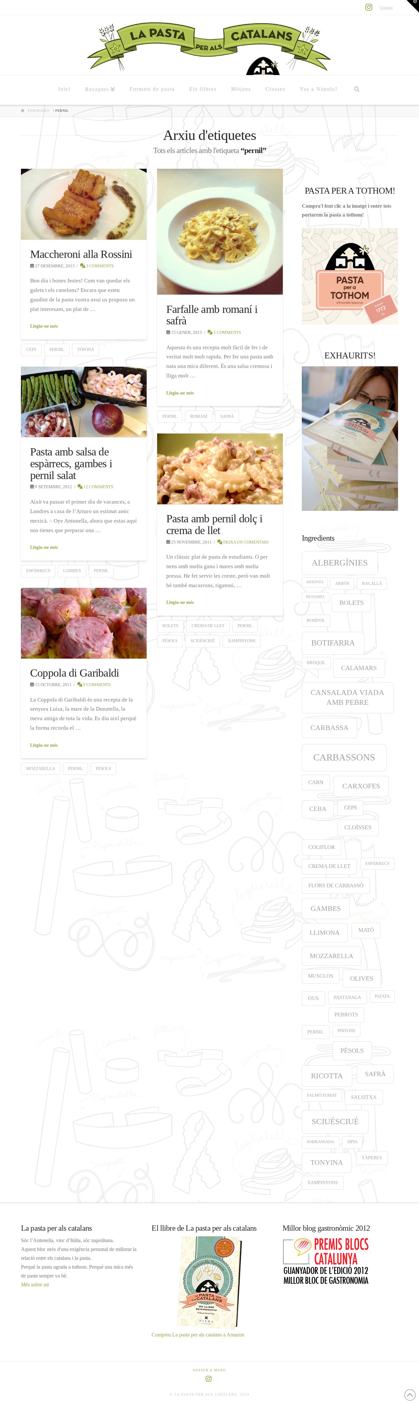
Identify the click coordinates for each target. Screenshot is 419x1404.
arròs (342, 583)
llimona (324, 932)
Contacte (386, 8)
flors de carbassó (335, 885)
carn (315, 782)
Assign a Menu (209, 1370)
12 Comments (97, 486)
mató (366, 930)
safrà (227, 416)
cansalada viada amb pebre (347, 697)
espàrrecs (38, 570)
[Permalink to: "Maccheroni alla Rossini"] (84, 204)
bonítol (316, 620)
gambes (72, 570)
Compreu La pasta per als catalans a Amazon (198, 1334)
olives (361, 978)
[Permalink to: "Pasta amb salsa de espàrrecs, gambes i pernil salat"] (84, 402)
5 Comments (226, 332)
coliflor (321, 847)
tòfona (85, 349)
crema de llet (208, 625)
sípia (352, 1142)
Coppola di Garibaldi (74, 673)
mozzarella (40, 768)
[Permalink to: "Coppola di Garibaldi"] (84, 623)
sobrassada (320, 1142)
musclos (320, 976)
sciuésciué (203, 640)
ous (313, 998)
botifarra (333, 642)
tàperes (372, 1157)
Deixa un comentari (245, 542)
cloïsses (358, 827)
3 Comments (99, 265)
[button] (413, 6)
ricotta (327, 1075)
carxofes (361, 786)
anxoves (314, 582)
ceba (317, 808)
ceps (31, 349)
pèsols (169, 640)
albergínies (340, 562)
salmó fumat (322, 1095)
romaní (198, 416)
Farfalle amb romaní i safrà (211, 315)
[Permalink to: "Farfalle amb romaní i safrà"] (220, 232)
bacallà (372, 583)
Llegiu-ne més (44, 326)
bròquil (316, 663)
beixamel (315, 597)
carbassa (329, 728)
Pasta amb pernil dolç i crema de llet (214, 524)
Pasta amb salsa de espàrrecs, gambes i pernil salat (71, 463)
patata (382, 996)
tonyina (326, 1162)
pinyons (346, 1031)
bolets (170, 625)
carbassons (344, 757)
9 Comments (96, 684)
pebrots (346, 1014)
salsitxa (364, 1097)
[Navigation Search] (356, 90)
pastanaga (347, 997)
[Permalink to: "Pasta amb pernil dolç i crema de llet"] (220, 468)
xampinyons (241, 640)
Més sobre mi (35, 1284)
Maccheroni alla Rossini (81, 254)
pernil (56, 349)
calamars (359, 667)
